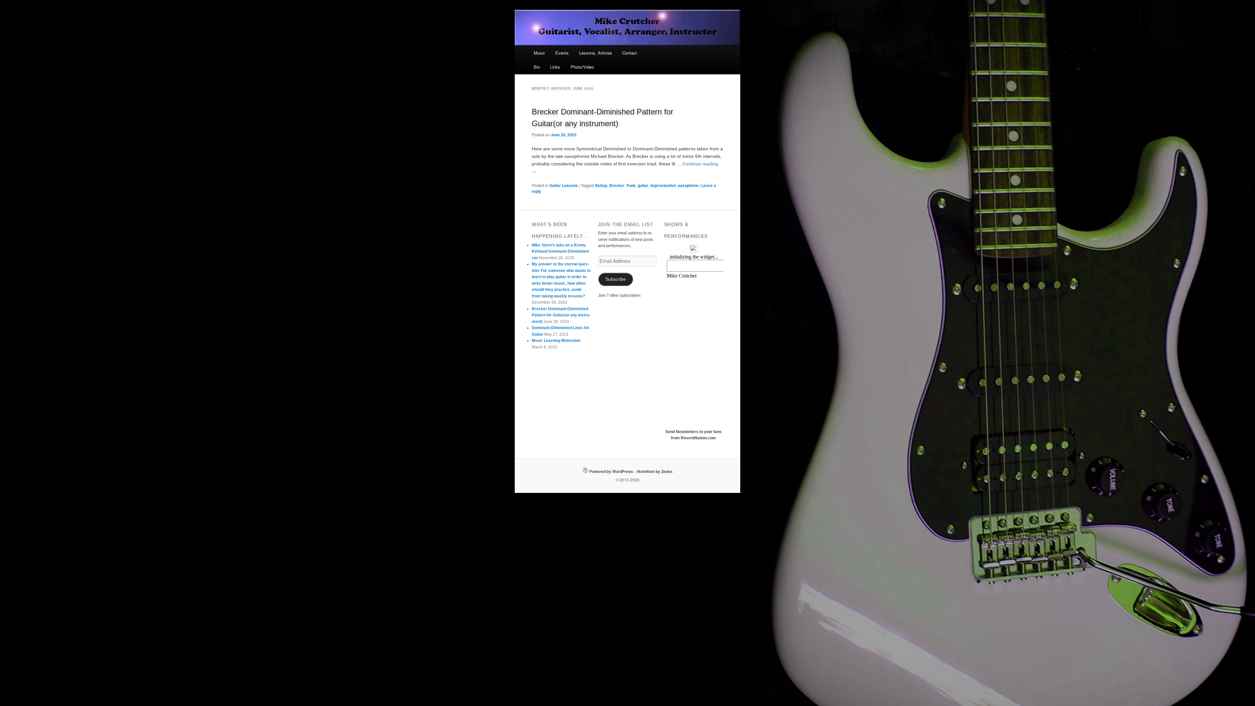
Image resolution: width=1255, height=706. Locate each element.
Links (555, 67)
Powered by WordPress (611, 471)
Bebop (601, 185)
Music (539, 53)
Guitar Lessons (563, 185)
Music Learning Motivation (556, 340)
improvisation (663, 185)
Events (562, 53)
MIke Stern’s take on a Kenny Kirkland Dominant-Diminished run (560, 251)
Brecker (617, 185)
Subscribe (615, 279)
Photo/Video (582, 67)
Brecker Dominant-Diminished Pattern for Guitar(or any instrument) (561, 315)
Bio (537, 67)
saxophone (688, 185)
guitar (643, 185)
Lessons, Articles (595, 53)
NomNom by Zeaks (655, 471)
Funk (631, 185)
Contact (629, 53)
